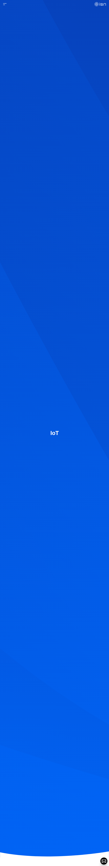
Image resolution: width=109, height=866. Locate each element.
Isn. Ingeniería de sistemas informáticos (100, 4)
